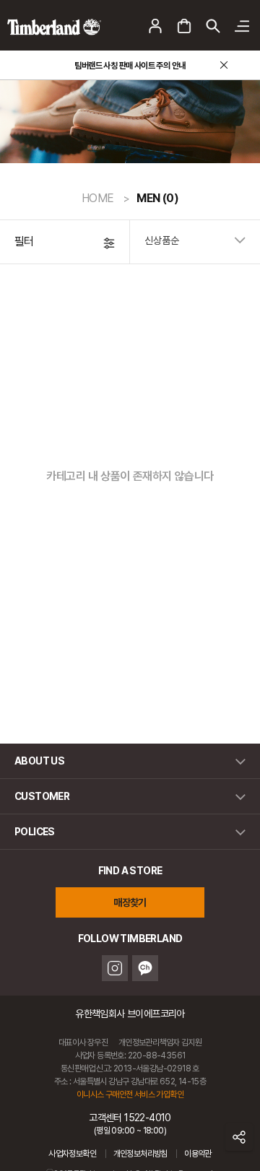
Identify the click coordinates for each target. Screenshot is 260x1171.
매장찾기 (130, 902)
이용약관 (198, 1153)
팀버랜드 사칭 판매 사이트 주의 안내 (129, 66)
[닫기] (224, 65)
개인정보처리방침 (140, 1153)
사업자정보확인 (72, 1153)
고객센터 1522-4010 (130, 1124)
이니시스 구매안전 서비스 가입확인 (130, 1094)
